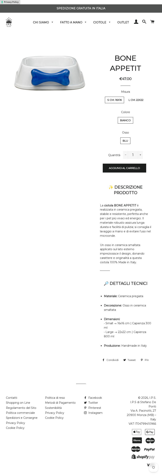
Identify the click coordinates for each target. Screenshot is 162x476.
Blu (125, 140)
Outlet (123, 22)
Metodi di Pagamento (60, 402)
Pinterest (94, 408)
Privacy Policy (11, 2)
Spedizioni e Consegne (22, 418)
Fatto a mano (71, 22)
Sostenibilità (53, 408)
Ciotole (100, 22)
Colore (125, 112)
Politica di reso (55, 398)
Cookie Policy (15, 428)
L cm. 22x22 (136, 99)
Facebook (95, 398)
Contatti (11, 398)
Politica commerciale (20, 413)
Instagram (95, 413)
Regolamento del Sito (21, 408)
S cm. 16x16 (114, 99)
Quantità (114, 155)
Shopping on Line (18, 402)
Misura (125, 91)
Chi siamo (41, 22)
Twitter (93, 402)
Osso (125, 132)
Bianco (125, 120)
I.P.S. (152, 398)
